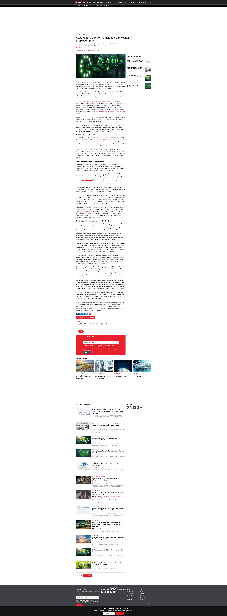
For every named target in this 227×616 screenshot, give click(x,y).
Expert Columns (80, 373)
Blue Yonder (97, 566)
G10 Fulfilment (97, 454)
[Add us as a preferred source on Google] (90, 314)
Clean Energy (88, 34)
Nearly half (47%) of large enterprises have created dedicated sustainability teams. (106, 569)
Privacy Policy (104, 350)
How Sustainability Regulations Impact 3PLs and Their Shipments (135, 85)
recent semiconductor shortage (85, 211)
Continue (119, 613)
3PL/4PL (93, 407)
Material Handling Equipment (98, 476)
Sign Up (87, 352)
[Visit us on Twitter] (131, 407)
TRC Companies (98, 528)
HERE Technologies (99, 467)
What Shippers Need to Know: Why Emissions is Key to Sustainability (85, 376)
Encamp (96, 512)
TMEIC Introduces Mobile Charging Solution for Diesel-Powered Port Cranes (108, 493)
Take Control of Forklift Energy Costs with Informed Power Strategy (106, 479)
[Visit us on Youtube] (141, 407)
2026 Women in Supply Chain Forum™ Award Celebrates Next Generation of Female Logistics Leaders (135, 60)
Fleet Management (99, 373)
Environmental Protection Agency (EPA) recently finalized (94, 101)
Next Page (87, 575)
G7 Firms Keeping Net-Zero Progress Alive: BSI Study (108, 551)
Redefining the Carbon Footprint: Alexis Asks (120, 375)
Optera (96, 442)
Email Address (86, 340)
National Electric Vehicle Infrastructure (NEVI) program (105, 139)
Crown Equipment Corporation (101, 482)
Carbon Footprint (118, 373)
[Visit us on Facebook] (128, 407)
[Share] (80, 314)
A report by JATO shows (82, 92)
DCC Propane (97, 541)
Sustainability (80, 34)
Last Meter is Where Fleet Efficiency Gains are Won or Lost (107, 465)
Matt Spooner (79, 47)
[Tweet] (86, 314)
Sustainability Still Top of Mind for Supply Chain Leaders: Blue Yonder (108, 564)
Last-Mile (94, 462)
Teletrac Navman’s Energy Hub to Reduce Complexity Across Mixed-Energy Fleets (134, 69)
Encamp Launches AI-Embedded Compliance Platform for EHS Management (107, 509)
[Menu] (151, 2)
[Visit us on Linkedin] (134, 407)
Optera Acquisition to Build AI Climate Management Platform (135, 76)
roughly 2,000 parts (87, 180)
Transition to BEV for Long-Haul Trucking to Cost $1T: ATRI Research (103, 376)
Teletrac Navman (98, 427)
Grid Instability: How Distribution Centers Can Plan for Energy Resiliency (107, 538)
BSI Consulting (97, 554)
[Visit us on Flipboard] (138, 407)
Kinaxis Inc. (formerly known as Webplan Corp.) (89, 50)
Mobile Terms (96, 350)
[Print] (77, 314)
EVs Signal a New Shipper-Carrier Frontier (140, 375)
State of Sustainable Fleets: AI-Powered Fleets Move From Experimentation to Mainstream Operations (108, 524)
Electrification (95, 449)
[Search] (147, 2)
